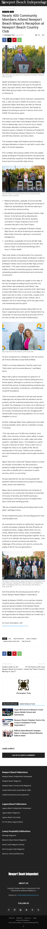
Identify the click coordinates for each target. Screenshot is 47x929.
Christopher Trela (9, 35)
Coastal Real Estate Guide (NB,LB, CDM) (16, 790)
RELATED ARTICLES (10, 704)
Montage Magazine (9, 835)
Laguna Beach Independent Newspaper (16, 808)
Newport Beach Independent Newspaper (17, 776)
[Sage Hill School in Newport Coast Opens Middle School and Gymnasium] (7, 712)
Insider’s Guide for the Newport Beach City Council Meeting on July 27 (12, 669)
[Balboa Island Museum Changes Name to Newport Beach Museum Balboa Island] (7, 733)
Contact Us (27, 918)
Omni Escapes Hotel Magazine (13, 849)
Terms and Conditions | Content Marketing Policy (23, 922)
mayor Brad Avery (18, 638)
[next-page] (7, 741)
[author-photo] (23, 690)
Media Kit (19, 918)
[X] (9, 40)
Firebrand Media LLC (28, 891)
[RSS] (32, 910)
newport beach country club (11, 641)
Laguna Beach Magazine (11, 813)
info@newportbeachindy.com (28, 895)
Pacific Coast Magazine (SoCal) (13, 844)
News (11, 12)
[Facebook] (4, 40)
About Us (12, 918)
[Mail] (26, 910)
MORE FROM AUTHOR (27, 704)
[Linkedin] (20, 910)
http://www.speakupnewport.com (15, 626)
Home (4, 8)
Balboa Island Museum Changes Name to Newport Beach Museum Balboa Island (28, 733)
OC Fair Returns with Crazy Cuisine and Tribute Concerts (34, 668)
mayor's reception (31, 638)
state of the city (26, 641)
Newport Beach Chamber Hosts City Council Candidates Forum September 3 (29, 722)
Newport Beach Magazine (11, 781)
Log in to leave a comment (23, 755)
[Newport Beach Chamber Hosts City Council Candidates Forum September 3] (7, 722)
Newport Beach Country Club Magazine (16, 786)
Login (34, 918)
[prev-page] (3, 741)
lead (10, 638)
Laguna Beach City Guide (11, 817)
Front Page (11, 8)
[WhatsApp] (19, 40)
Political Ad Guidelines (22, 920)
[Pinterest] (14, 40)
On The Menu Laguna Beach (12, 822)
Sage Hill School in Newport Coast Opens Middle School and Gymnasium (28, 712)
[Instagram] (14, 910)
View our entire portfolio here (13, 854)
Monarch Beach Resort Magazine (14, 840)
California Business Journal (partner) (15, 795)
